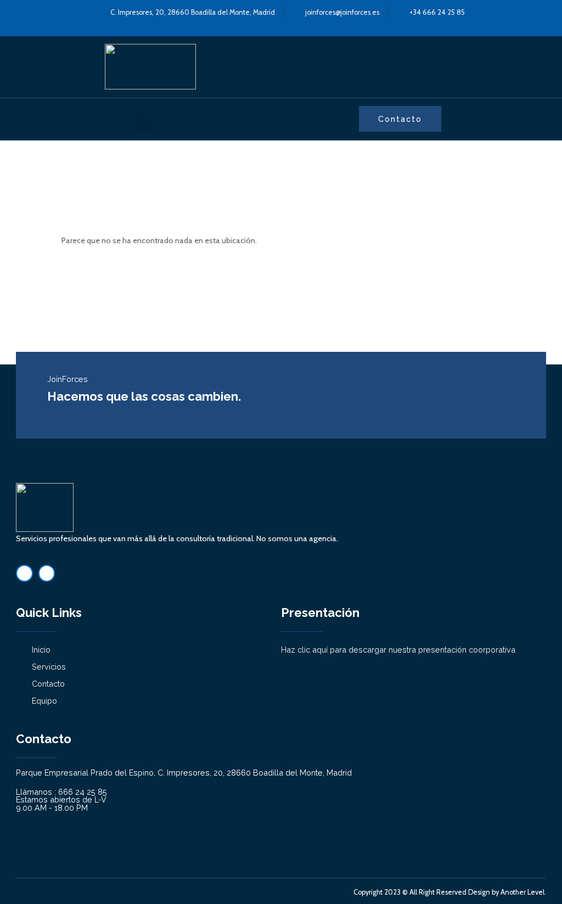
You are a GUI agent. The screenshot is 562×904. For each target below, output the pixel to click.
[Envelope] (46, 573)
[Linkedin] (24, 573)
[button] (143, 122)
